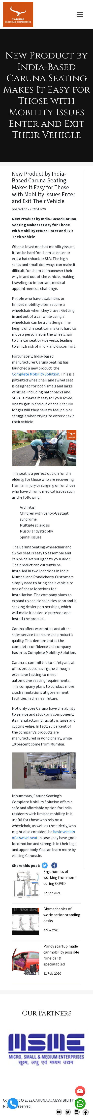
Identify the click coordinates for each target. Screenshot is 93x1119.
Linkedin (76, 1112)
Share (54, 865)
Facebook (85, 1112)
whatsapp (80, 1103)
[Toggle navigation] (80, 14)
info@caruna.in (80, 1091)
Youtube (59, 1112)
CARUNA (18, 14)
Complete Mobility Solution (35, 374)
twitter (44, 865)
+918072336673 (12, 1103)
